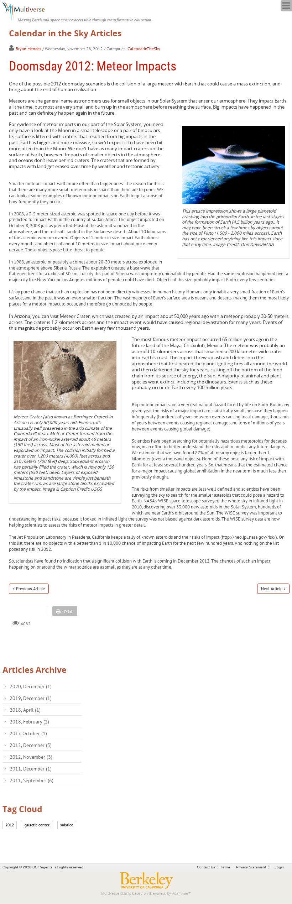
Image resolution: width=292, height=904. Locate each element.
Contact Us (206, 867)
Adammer (180, 893)
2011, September (31, 780)
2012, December (31, 745)
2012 (9, 824)
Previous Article (30, 588)
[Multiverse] (27, 10)
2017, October (28, 733)
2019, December (31, 698)
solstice (66, 824)
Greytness (157, 893)
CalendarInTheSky (143, 48)
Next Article (271, 588)
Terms (225, 867)
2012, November (31, 757)
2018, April (25, 710)
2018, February (29, 722)
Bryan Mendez (28, 48)
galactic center (37, 824)
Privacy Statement (251, 867)
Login (279, 867)
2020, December (31, 686)
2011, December (31, 768)
